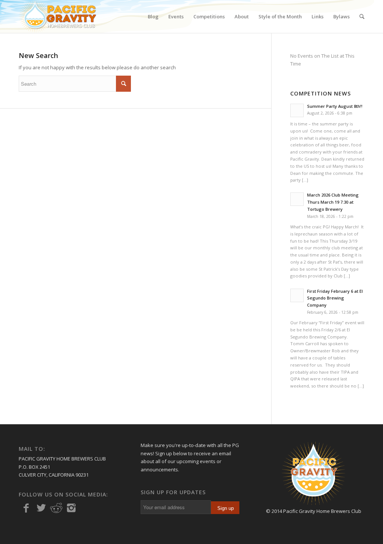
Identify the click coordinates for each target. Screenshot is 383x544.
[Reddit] (56, 508)
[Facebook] (26, 508)
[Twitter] (41, 508)
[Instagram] (71, 508)
